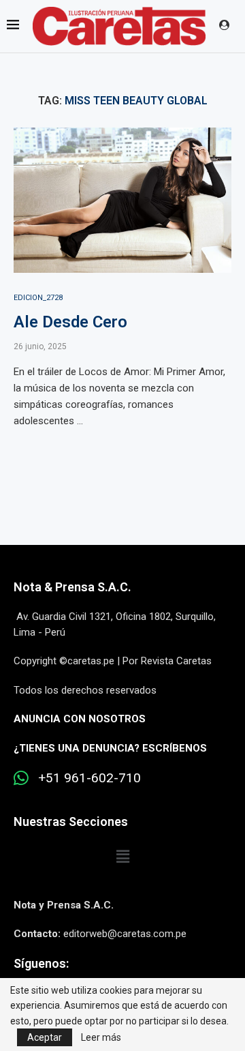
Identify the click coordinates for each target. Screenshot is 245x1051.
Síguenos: (41, 963)
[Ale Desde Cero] (122, 200)
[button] (122, 857)
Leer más (101, 1037)
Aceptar (44, 1037)
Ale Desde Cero (70, 321)
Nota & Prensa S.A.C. (72, 587)
